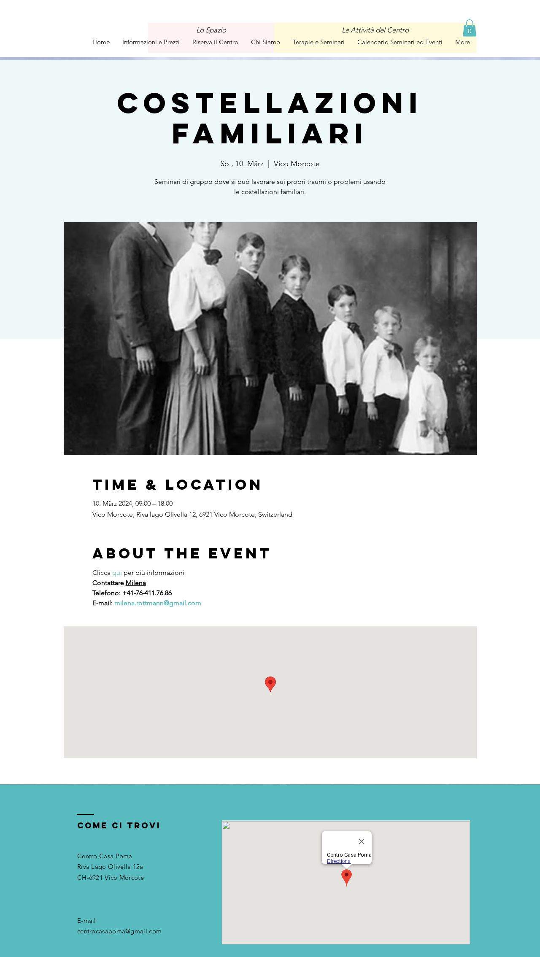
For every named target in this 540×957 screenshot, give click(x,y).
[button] (469, 28)
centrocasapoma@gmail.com (119, 931)
